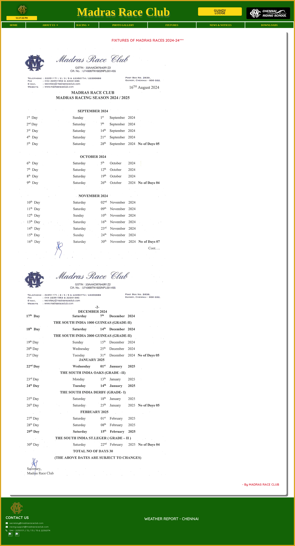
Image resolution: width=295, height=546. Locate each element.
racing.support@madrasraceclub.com (29, 526)
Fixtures (171, 25)
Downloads (269, 25)
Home (14, 25)
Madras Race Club (123, 11)
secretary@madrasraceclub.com (26, 523)
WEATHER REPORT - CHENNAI (171, 518)
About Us (49, 25)
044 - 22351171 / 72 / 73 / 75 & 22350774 (30, 530)
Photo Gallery (123, 25)
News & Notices (221, 25)
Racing (81, 25)
